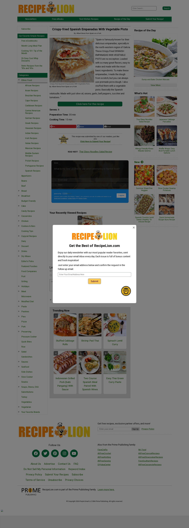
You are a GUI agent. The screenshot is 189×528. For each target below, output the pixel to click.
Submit (94, 281)
